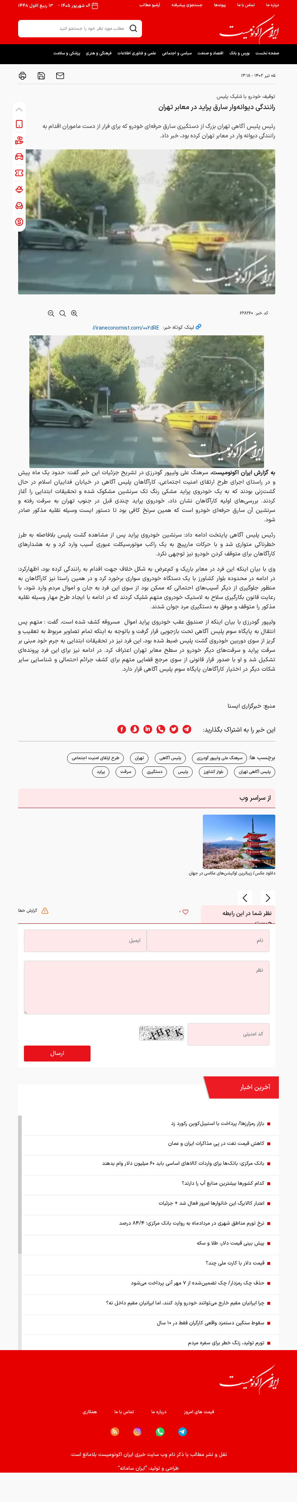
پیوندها (220, 5)
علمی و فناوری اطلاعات (136, 53)
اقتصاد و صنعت (210, 53)
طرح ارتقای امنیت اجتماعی (95, 758)
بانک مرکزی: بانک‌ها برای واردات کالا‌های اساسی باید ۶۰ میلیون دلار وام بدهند (183, 1163)
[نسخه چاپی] (22, 75)
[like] (185, 912)
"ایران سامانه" (132, 1468)
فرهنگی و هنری (99, 53)
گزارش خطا (28, 910)
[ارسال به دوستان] (59, 75)
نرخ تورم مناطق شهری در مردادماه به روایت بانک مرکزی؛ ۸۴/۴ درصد (191, 1223)
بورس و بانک (239, 53)
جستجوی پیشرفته (187, 5)
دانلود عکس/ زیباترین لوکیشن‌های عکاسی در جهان (232, 873)
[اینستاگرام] (137, 1431)
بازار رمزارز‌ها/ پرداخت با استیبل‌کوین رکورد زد (217, 1123)
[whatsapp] (158, 730)
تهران (139, 758)
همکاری (90, 1412)
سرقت (125, 772)
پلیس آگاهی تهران (255, 772)
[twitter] (171, 730)
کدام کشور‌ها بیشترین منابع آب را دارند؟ (223, 1183)
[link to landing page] (249, 29)
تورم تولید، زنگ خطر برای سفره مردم (226, 1343)
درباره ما (272, 5)
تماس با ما (246, 5)
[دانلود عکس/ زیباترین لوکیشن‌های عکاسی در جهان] (239, 841)
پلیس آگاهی (170, 758)
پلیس (183, 772)
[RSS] (114, 1431)
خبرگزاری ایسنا (244, 706)
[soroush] (132, 730)
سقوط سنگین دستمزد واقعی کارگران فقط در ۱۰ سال (210, 1323)
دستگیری (154, 772)
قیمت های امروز (199, 1412)
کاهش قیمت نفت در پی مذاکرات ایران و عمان (216, 1143)
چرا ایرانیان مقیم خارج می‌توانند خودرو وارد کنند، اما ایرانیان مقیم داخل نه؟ (185, 1303)
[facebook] (119, 730)
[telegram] (190, 730)
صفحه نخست (267, 53)
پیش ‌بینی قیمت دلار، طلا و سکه (230, 1243)
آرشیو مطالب (149, 5)
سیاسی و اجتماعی (177, 53)
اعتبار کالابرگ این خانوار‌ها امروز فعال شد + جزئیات (211, 1203)
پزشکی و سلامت (66, 53)
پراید (101, 772)
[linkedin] (145, 730)
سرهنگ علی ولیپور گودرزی (219, 758)
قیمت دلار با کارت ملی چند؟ (235, 1263)
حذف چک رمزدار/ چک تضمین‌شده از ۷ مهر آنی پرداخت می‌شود (197, 1283)
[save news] (40, 75)
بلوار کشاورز (213, 772)
